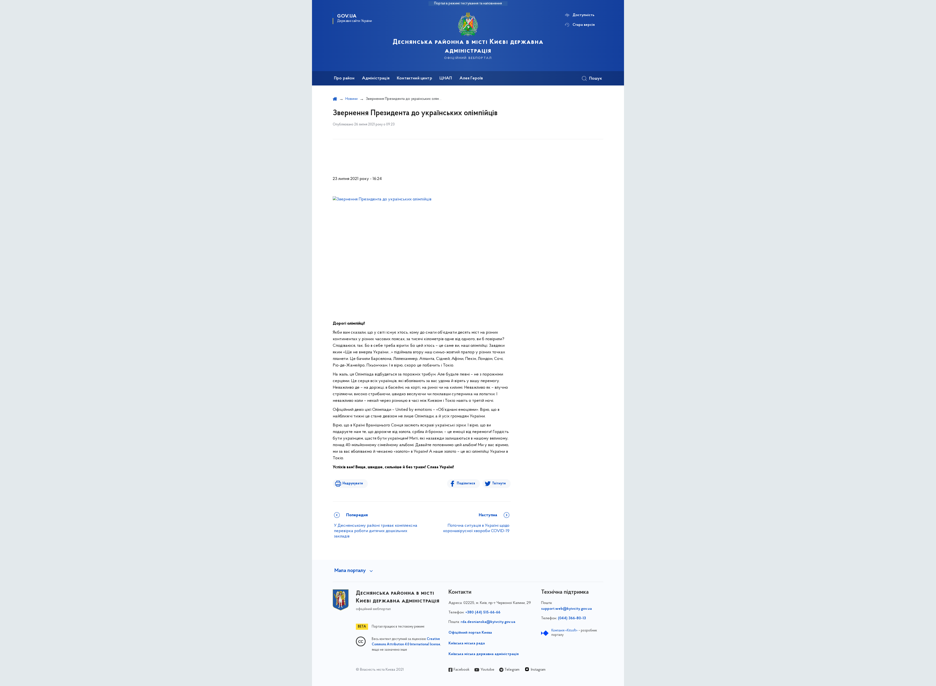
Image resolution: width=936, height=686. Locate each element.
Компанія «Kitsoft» (564, 630)
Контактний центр (414, 78)
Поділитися (466, 483)
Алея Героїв (471, 78)
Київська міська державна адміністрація (483, 654)
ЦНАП (445, 78)
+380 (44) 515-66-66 (482, 612)
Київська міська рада (466, 643)
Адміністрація (376, 78)
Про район (344, 78)
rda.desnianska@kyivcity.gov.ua (488, 622)
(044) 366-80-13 (572, 618)
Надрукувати (352, 483)
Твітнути (499, 483)
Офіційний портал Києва (470, 633)
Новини (351, 99)
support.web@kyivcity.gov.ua (566, 609)
